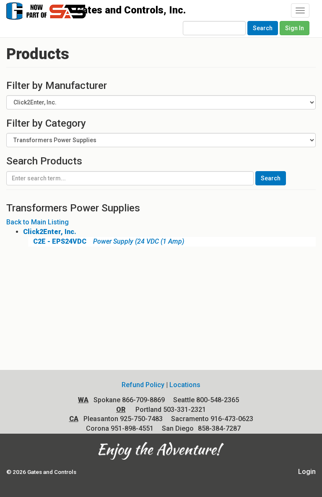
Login (307, 472)
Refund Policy (143, 385)
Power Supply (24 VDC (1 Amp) (108, 241)
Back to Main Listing (37, 222)
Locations (184, 385)
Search (263, 28)
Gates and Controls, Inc (59, 15)
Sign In (294, 28)
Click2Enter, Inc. (49, 232)
